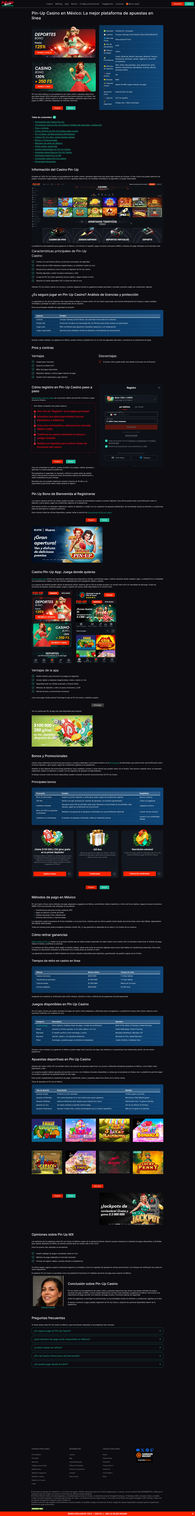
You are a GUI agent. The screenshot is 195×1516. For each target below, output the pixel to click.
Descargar (97, 705)
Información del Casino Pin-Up (49, 122)
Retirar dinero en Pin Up (41, 942)
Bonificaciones (36, 1469)
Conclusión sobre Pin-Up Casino (50, 158)
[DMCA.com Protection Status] (37, 1508)
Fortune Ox (106, 1469)
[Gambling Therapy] (144, 1455)
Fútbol (34, 1484)
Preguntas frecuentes (45, 161)
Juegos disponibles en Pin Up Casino (53, 149)
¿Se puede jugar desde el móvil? (51, 1364)
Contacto (72, 1473)
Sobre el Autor (73, 1476)
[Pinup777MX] (152, 1450)
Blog (70, 1458)
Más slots (97, 1186)
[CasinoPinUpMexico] (138, 1450)
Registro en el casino (38, 1480)
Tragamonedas (42, 1025)
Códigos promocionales (39, 1465)
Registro (57, 108)
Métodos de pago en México (48, 143)
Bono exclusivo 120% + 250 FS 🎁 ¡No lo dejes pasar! (97, 1514)
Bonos (70, 108)
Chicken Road (107, 1458)
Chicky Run (106, 1462)
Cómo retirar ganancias (46, 146)
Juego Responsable (75, 1462)
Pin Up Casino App (39, 579)
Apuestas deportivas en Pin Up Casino (53, 152)
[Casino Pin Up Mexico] (142, 1450)
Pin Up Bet (35, 1458)
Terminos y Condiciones (77, 1469)
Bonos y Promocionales (46, 140)
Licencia (72, 1454)
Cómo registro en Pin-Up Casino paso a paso (56, 131)
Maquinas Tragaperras (39, 1473)
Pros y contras (42, 128)
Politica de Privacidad (76, 1465)
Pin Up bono (114, 763)
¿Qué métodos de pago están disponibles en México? (62, 1339)
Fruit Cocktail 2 (107, 1473)
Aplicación (35, 1462)
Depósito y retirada (38, 1476)
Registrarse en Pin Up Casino (43, 398)
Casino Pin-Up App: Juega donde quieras (55, 137)
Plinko (105, 1476)
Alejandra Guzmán (48, 1307)
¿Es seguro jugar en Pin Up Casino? (52, 1331)
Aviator (105, 1454)
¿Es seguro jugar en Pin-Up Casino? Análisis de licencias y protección (68, 125)
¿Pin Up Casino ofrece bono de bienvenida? (57, 1356)
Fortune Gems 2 (108, 1465)
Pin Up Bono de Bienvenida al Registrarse (55, 134)
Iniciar (189, 4)
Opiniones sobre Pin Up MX (48, 155)
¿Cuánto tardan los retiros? (48, 1347)
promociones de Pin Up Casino (100, 512)
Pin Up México (36, 1454)
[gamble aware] (144, 1460)
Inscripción (178, 4)
